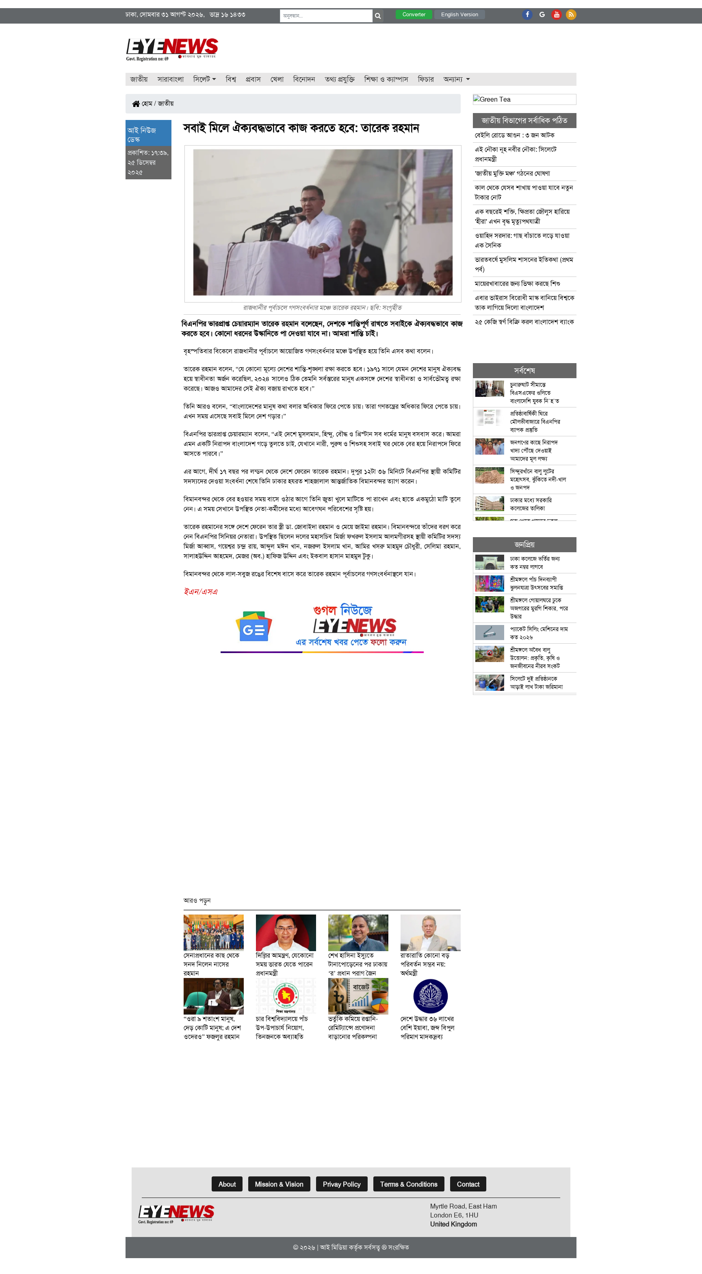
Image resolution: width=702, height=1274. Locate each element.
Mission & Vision (279, 1184)
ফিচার (426, 79)
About (227, 1184)
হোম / (148, 103)
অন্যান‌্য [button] (454, 79)
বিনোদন (304, 79)
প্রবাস (253, 79)
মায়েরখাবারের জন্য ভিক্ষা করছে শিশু (517, 283)
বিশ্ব (231, 79)
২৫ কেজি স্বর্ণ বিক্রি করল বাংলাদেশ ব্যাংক (524, 322)
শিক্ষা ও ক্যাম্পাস (386, 79)
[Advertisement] (322, 778)
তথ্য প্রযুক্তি (340, 79)
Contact (468, 1184)
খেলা (277, 79)
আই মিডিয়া (333, 1247)
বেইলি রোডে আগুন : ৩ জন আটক (515, 135)
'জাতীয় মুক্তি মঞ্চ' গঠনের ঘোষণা (512, 173)
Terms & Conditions (409, 1184)
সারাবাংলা (171, 79)
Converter (414, 14)
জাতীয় (139, 79)
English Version (459, 14)
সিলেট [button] (201, 79)
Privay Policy (342, 1184)
